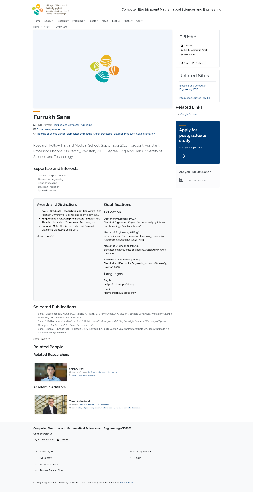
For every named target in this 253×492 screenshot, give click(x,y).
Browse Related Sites (51, 470)
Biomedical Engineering (79, 133)
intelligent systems (87, 375)
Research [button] (62, 20)
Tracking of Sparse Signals (51, 133)
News (105, 20)
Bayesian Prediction (124, 133)
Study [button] (48, 20)
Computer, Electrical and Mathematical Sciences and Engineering (171, 9)
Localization (137, 408)
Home (37, 20)
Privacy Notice (127, 482)
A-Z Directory (42, 451)
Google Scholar (188, 114)
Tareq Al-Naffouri (79, 401)
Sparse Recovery (145, 133)
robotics (75, 375)
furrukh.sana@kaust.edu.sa (51, 129)
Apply (139, 20)
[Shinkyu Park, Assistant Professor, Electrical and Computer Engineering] (51, 372)
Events (116, 20)
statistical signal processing (83, 408)
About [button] (127, 20)
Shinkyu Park (76, 368)
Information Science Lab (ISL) (195, 98)
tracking (112, 408)
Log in (137, 458)
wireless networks (124, 408)
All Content (46, 458)
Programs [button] (77, 20)
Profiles (47, 27)
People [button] (92, 20)
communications (101, 408)
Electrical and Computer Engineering (72, 125)
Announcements (49, 464)
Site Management (139, 451)
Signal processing (102, 133)
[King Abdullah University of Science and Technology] (50, 9)
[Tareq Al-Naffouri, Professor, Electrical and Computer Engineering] (51, 404)
